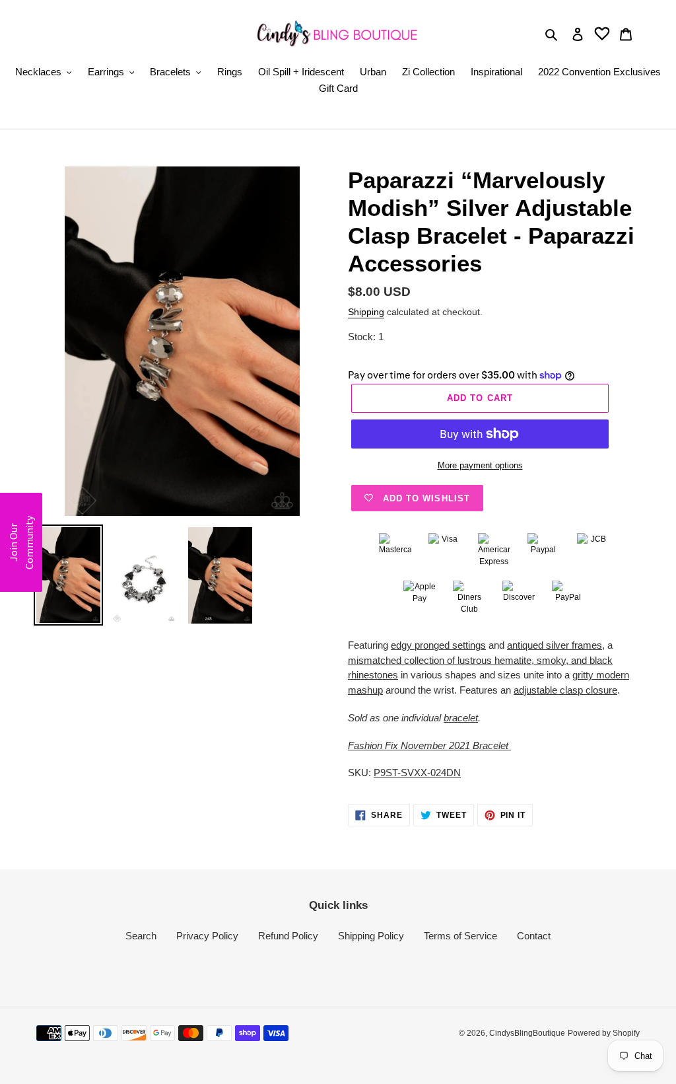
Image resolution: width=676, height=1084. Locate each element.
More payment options (480, 465)
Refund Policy (288, 935)
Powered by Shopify (604, 1033)
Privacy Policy (207, 935)
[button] (21, 542)
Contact (534, 935)
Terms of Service (460, 935)
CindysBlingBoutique (527, 1033)
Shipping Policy (371, 935)
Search (140, 935)
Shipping (366, 312)
